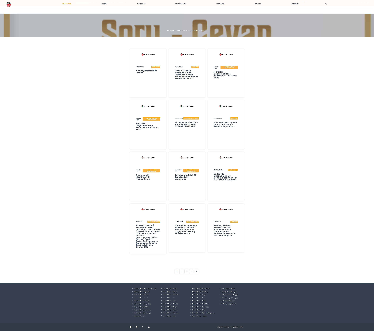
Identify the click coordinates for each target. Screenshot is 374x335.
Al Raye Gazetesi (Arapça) (230, 295)
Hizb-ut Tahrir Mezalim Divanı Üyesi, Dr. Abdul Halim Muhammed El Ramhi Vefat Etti (186, 74)
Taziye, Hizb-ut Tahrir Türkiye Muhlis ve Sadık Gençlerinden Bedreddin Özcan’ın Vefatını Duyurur (225, 230)
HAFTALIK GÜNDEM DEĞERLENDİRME (229, 67)
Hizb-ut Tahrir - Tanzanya (200, 307)
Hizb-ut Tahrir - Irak (169, 298)
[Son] (196, 271)
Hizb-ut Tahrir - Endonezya (142, 313)
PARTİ (104, 4)
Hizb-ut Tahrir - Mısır (169, 316)
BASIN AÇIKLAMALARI (154, 221)
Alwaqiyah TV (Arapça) (229, 292)
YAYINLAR (220, 4)
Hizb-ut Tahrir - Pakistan (199, 292)
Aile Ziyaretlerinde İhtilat (146, 71)
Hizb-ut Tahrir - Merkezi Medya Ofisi (145, 289)
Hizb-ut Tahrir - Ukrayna (199, 316)
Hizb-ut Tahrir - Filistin (169, 289)
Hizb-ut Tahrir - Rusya (199, 295)
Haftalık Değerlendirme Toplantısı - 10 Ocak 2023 (147, 126)
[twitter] (136, 327)
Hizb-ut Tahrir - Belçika (141, 307)
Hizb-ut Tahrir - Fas (140, 316)
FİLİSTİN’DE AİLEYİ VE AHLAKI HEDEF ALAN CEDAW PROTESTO (186, 124)
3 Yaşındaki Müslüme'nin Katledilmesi (143, 177)
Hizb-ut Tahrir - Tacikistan (200, 304)
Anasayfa (170, 30)
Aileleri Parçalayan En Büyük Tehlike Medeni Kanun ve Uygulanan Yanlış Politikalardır (186, 229)
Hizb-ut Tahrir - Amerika (141, 298)
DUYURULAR (195, 67)
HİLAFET (258, 4)
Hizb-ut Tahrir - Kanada (170, 304)
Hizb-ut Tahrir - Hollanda (171, 295)
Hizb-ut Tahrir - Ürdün (228, 289)
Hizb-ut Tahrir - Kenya (170, 307)
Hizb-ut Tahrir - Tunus (199, 310)
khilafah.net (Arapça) (228, 301)
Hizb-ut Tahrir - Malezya (170, 313)
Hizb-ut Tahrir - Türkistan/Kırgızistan (203, 313)
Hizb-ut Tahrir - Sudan (199, 298)
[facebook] (130, 327)
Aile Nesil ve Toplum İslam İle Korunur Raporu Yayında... (225, 124)
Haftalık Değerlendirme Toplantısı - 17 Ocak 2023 (225, 75)
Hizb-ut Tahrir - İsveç (169, 301)
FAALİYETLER (180, 4)
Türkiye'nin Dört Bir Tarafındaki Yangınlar (186, 177)
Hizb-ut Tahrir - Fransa (170, 292)
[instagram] (142, 327)
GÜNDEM (140, 4)
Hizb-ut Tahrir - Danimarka (142, 310)
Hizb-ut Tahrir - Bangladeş (142, 304)
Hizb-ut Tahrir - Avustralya (142, 301)
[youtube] (149, 327)
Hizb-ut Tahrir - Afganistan (142, 292)
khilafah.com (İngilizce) (229, 304)
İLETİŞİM (295, 4)
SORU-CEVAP (156, 67)
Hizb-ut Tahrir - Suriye (199, 301)
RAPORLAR (234, 118)
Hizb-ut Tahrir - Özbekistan (200, 289)
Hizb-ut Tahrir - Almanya (141, 295)
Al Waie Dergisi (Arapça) (229, 298)
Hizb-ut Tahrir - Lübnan (170, 310)
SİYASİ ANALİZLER (233, 170)
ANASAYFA (66, 4)
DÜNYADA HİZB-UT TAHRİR (191, 118)
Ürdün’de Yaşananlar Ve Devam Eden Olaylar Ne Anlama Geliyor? (225, 177)
